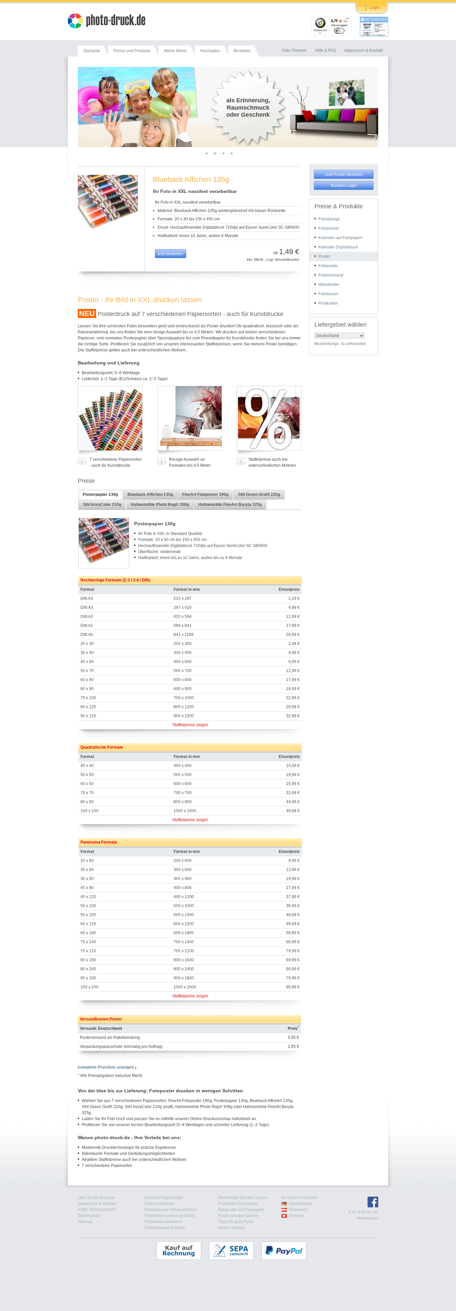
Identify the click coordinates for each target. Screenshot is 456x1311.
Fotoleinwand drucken (165, 1227)
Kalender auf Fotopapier (340, 237)
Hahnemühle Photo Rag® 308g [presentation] (160, 504)
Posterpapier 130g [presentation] (100, 494)
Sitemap (85, 1221)
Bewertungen (367, 1218)
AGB (82, 1209)
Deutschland (300, 1203)
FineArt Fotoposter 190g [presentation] (205, 494)
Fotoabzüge (329, 219)
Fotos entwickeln (160, 1203)
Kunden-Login (344, 185)
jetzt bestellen (170, 253)
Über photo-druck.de (96, 1197)
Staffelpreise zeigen (190, 725)
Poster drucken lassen (238, 1215)
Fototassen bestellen (163, 1221)
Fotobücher (328, 228)
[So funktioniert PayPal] (287, 1250)
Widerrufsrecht (102, 1209)
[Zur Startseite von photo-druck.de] (110, 21)
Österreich (298, 1209)
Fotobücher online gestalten (170, 1215)
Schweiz (296, 1215)
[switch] (339, 31)
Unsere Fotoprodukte (164, 1197)
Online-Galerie (231, 1227)
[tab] (100, 495)
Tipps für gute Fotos (236, 1221)
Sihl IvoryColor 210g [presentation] (102, 504)
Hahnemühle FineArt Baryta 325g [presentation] (230, 504)
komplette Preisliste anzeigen (106, 1067)
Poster (324, 256)
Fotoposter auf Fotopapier (241, 1209)
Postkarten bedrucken (238, 1203)
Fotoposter (328, 265)
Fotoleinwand (330, 275)
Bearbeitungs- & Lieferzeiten (340, 343)
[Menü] (348, 20)
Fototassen (328, 294)
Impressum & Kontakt (97, 1203)
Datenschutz (89, 1215)
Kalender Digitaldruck (338, 247)
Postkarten (328, 303)
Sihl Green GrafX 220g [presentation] (259, 494)
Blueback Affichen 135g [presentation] (150, 494)
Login (374, 7)
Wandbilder (328, 284)
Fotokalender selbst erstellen (171, 1209)
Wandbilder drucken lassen (243, 1197)
